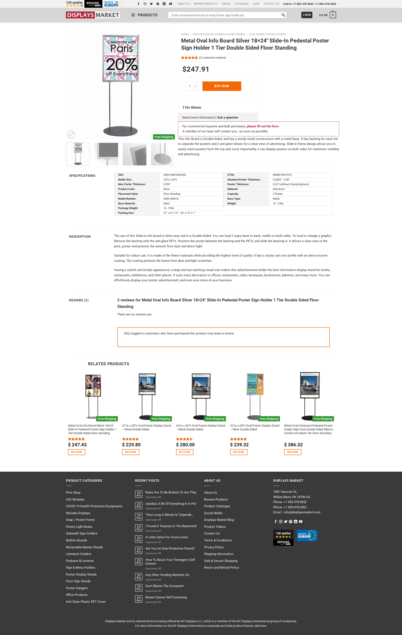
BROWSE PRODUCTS (205, 3)
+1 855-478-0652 (303, 3)
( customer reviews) (212, 57)
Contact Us (212, 533)
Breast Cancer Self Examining (166, 597)
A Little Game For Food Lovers (167, 537)
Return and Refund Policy (221, 567)
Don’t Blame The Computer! (165, 586)
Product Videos (215, 527)
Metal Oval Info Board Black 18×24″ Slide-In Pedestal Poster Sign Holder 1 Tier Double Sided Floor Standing (92, 429)
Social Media (213, 513)
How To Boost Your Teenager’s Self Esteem (170, 561)
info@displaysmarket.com (301, 512)
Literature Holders (78, 554)
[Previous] (73, 85)
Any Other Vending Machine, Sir (167, 575)
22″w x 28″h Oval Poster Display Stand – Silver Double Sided (254, 427)
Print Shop (73, 492)
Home (185, 34)
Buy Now (221, 86)
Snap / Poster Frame (80, 520)
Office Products (77, 595)
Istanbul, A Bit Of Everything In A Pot (171, 504)
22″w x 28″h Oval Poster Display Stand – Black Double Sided (146, 427)
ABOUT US (183, 3)
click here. (260, 625)
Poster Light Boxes (79, 527)
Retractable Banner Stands (84, 547)
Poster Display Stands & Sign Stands (219, 34)
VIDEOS (226, 3)
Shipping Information (218, 554)
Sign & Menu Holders (80, 567)
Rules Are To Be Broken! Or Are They (171, 492)
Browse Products (216, 499)
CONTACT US (271, 3)
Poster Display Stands (81, 574)
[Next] (167, 85)
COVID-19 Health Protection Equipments (94, 506)
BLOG (256, 3)
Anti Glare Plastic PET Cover (86, 602)
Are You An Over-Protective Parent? (170, 548)
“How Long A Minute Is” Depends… (170, 515)
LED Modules (75, 499)
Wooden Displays (78, 513)
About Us (210, 492)
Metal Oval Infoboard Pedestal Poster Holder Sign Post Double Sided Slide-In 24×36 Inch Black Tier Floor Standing (308, 429)
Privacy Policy (214, 547)
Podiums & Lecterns (80, 561)
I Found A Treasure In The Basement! (171, 526)
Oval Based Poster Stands (267, 34)
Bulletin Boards (76, 540)
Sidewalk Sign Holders (81, 533)
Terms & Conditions (218, 540)
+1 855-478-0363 (326, 3)
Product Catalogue (217, 506)
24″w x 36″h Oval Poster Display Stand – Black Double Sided (200, 427)
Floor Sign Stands (78, 581)
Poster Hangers (77, 588)
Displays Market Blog (219, 520)
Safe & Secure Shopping (220, 561)
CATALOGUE (242, 3)
